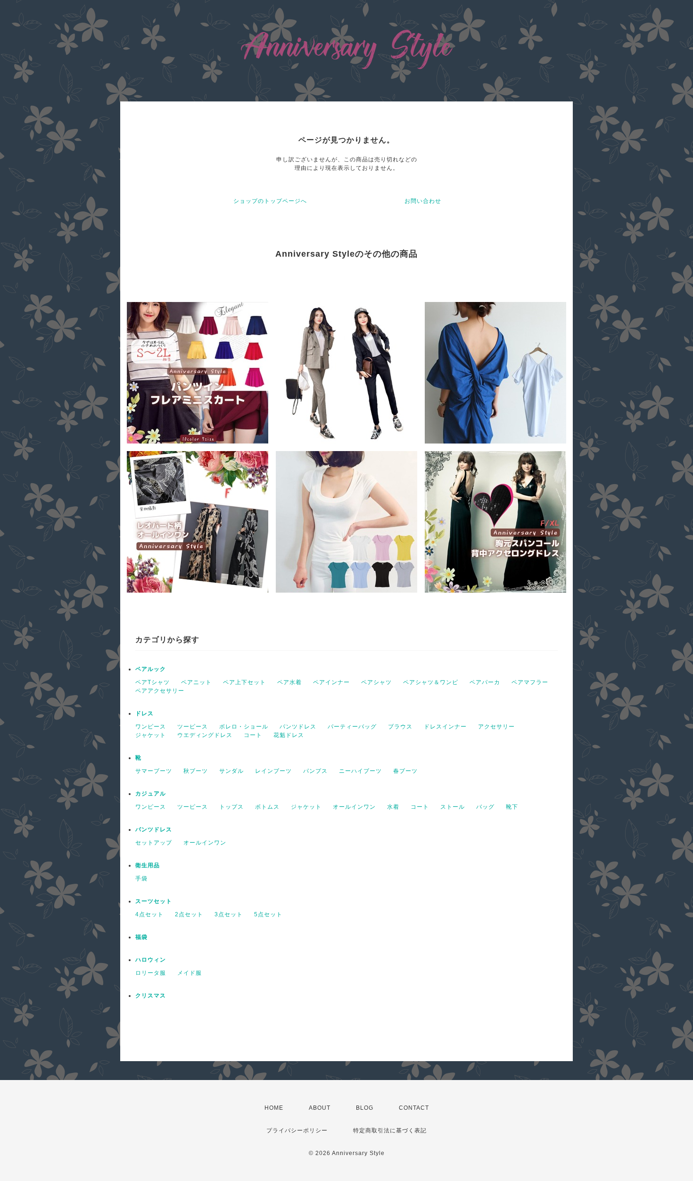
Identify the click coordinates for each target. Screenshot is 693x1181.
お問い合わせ (422, 201)
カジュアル (150, 793)
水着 (393, 807)
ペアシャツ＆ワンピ (430, 682)
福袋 (141, 937)
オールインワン (354, 807)
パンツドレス (298, 726)
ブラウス (400, 726)
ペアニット (196, 682)
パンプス (315, 771)
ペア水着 (289, 682)
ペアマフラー (530, 682)
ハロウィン (150, 959)
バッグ (485, 807)
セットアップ (153, 842)
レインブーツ (273, 771)
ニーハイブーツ (360, 771)
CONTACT (414, 1108)
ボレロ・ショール (243, 726)
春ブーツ (405, 771)
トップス (231, 807)
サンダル (231, 771)
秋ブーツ (195, 771)
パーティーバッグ (352, 726)
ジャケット (150, 735)
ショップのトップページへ (270, 201)
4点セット (149, 914)
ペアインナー (331, 682)
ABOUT (319, 1108)
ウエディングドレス (204, 735)
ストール (452, 807)
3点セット (228, 914)
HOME (273, 1108)
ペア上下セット (244, 682)
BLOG (364, 1108)
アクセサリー (496, 726)
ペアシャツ (376, 682)
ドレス (144, 713)
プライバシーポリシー (297, 1130)
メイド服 (189, 973)
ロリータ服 (150, 973)
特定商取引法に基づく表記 (390, 1130)
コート (253, 735)
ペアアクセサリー (159, 690)
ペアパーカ (485, 682)
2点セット (189, 914)
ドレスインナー (445, 726)
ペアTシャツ (152, 682)
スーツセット (153, 901)
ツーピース (192, 726)
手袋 (141, 878)
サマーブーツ (153, 771)
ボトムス (267, 807)
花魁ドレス (288, 735)
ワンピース (150, 726)
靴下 (512, 807)
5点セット (268, 914)
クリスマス (150, 995)
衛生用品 (147, 865)
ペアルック (150, 669)
